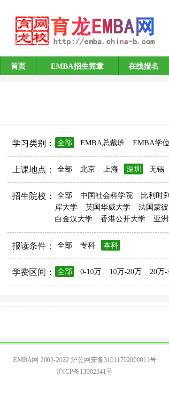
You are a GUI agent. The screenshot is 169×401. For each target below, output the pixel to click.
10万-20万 (125, 271)
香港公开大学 (123, 219)
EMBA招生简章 (77, 66)
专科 (87, 245)
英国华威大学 (108, 207)
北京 (87, 169)
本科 (110, 245)
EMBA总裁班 (102, 143)
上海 (110, 169)
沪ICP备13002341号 (84, 371)
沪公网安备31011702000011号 (113, 359)
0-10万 (90, 271)
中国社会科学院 (106, 195)
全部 (64, 143)
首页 (18, 66)
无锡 (156, 169)
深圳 (133, 169)
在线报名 (144, 66)
